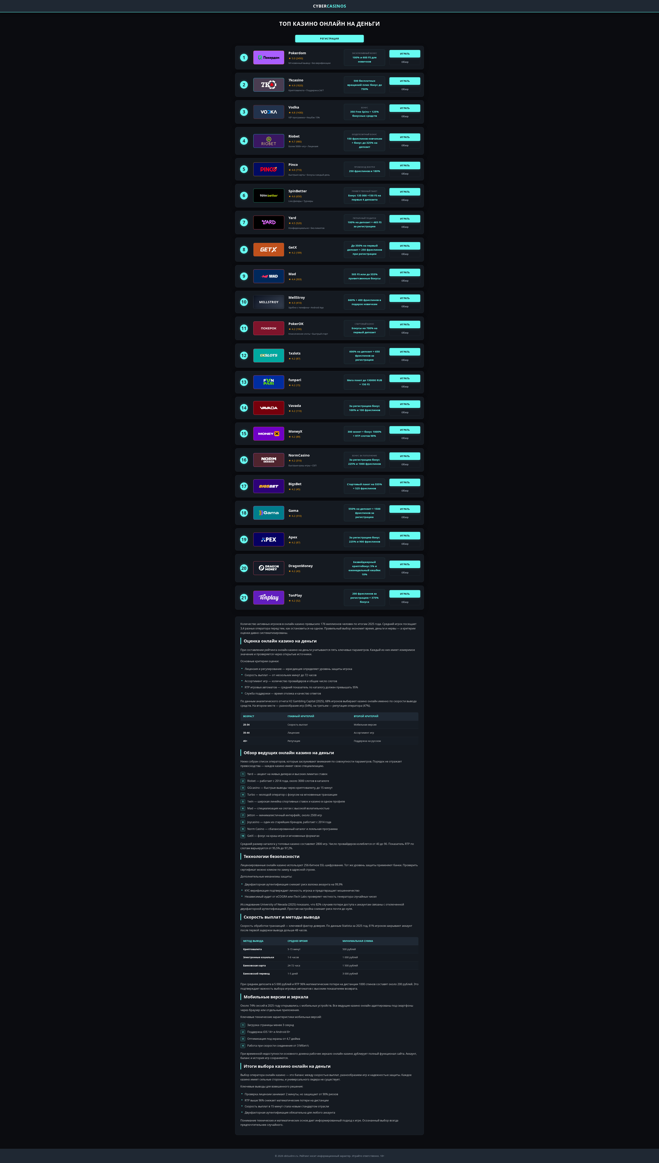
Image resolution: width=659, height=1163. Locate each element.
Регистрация (329, 38)
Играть (405, 53)
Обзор (404, 62)
